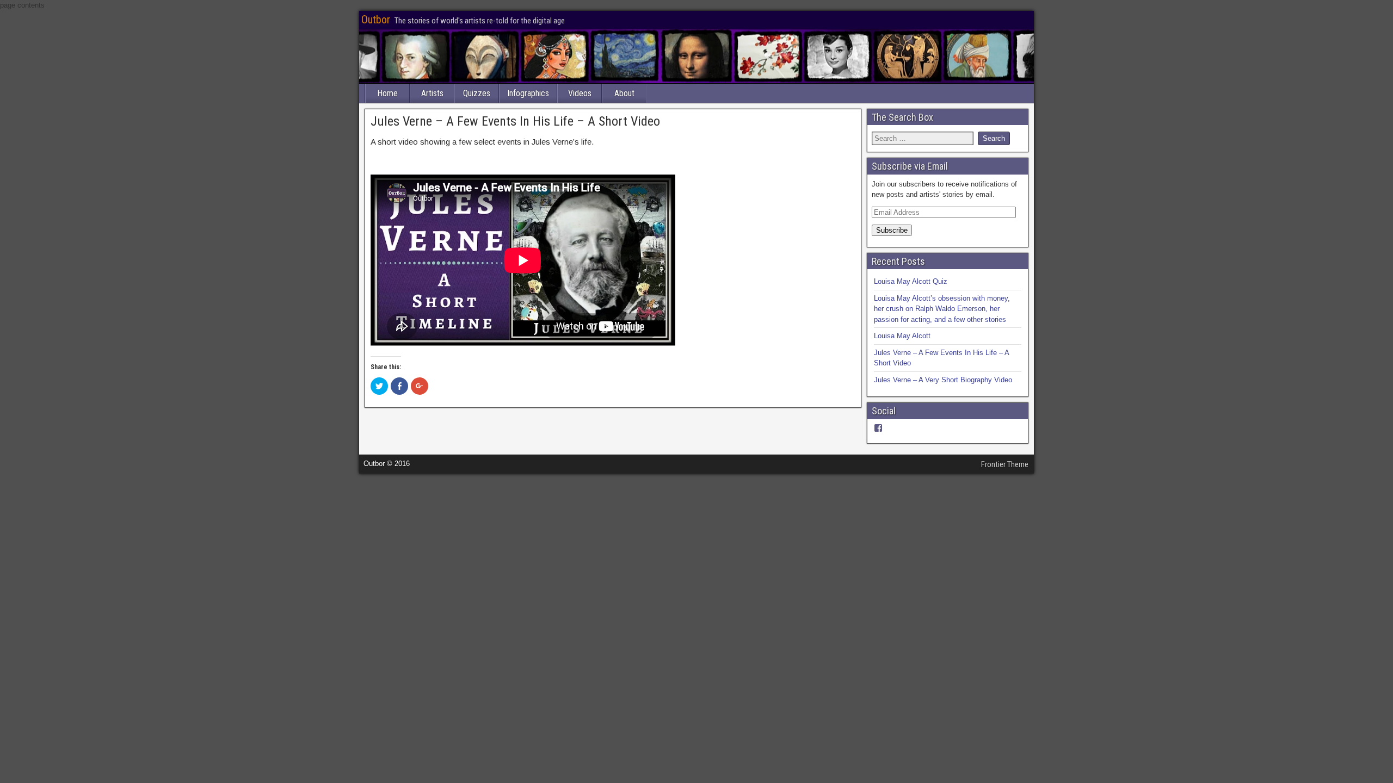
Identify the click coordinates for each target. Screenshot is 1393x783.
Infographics (528, 93)
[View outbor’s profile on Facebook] (878, 428)
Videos (579, 93)
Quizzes (476, 93)
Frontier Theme (1004, 464)
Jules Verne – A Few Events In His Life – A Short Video (515, 121)
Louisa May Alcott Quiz (910, 281)
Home (387, 93)
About (624, 93)
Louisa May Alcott (902, 336)
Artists (432, 93)
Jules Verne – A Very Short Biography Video (943, 380)
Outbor (375, 19)
